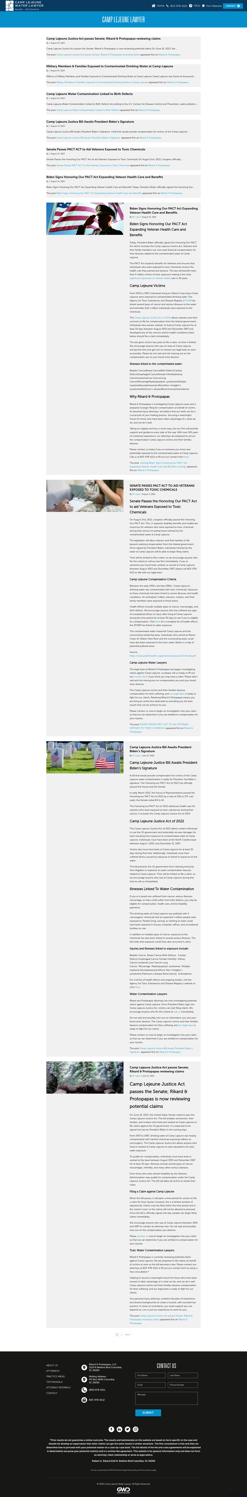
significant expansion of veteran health (150, 278)
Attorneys (52, 1371)
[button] (158, 5)
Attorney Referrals (58, 1387)
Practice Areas (55, 1376)
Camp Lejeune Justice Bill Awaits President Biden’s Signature (90, 121)
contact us (142, 1236)
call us (177, 1011)
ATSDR (187, 300)
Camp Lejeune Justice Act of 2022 (152, 317)
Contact (52, 1393)
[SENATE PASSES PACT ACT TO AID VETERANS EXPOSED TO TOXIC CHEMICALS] (84, 511)
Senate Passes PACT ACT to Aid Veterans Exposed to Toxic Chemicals (95, 149)
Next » (128, 1335)
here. (186, 456)
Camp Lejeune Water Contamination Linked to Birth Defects (89, 94)
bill (151, 523)
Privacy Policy (132, 1470)
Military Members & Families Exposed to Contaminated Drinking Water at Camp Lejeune (109, 66)
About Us (52, 1365)
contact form (141, 676)
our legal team (177, 693)
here (157, 621)
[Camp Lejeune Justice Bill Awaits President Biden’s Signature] (84, 773)
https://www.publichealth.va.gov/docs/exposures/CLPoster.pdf (163, 655)
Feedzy (241, 1494)
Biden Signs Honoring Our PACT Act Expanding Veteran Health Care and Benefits (104, 177)
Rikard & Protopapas (169, 54)
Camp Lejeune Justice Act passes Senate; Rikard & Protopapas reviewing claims (103, 38)
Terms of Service (146, 1470)
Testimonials (54, 1382)
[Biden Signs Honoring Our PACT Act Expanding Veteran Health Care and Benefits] (84, 234)
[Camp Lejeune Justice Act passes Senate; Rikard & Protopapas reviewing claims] (84, 1093)
